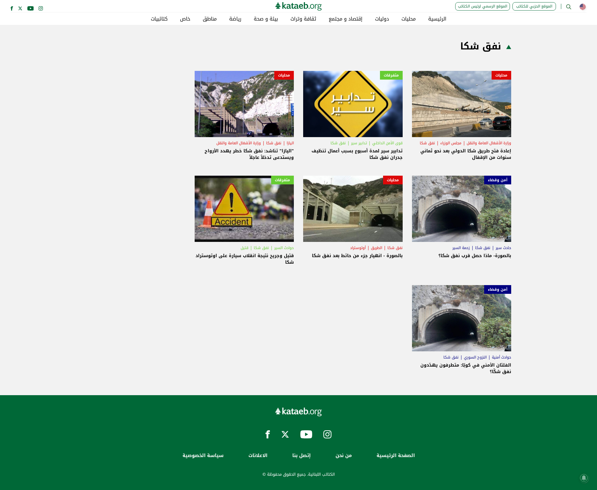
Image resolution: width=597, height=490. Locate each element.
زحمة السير (461, 247)
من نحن (344, 455)
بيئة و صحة (266, 19)
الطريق (376, 247)
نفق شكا (427, 143)
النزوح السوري (475, 357)
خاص (185, 19)
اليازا (290, 143)
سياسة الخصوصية (203, 455)
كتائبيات (159, 19)
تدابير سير (359, 143)
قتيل (244, 247)
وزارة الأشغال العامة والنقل (489, 143)
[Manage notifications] (584, 478)
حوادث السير (284, 247)
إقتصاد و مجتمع (346, 19)
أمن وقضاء (497, 180)
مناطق (210, 19)
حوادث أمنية (501, 357)
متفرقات (391, 75)
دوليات (382, 19)
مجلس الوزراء (450, 143)
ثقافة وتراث (303, 19)
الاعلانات (257, 455)
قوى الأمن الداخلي (387, 143)
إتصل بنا (301, 455)
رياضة (235, 19)
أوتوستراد (358, 247)
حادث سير (503, 247)
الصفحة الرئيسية (396, 455)
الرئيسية (437, 19)
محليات (408, 19)
